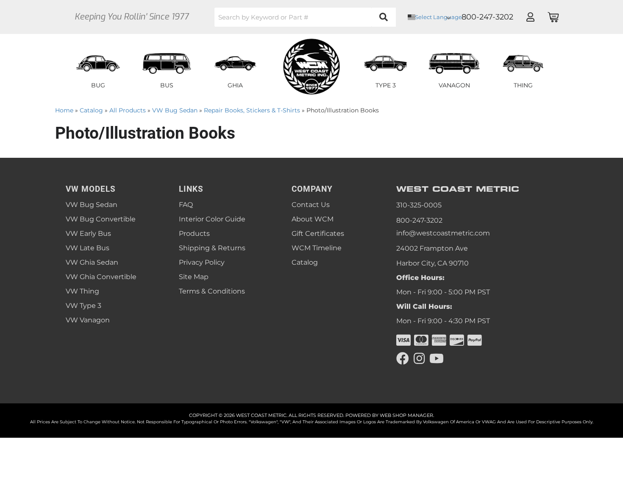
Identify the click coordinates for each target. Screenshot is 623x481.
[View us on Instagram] (419, 358)
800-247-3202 (419, 220)
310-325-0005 (419, 205)
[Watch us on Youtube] (436, 358)
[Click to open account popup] (530, 17)
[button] (305, 17)
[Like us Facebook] (402, 358)
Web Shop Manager (406, 415)
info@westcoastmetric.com (443, 233)
